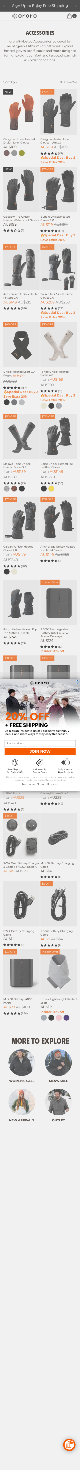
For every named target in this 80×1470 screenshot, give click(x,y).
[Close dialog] (77, 681)
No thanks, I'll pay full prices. (40, 784)
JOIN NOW (40, 751)
